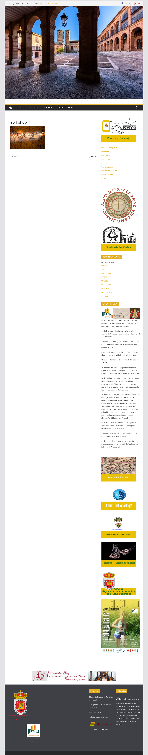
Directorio (105, 182)
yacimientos (119, 724)
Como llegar (106, 155)
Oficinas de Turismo (109, 171)
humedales (124, 709)
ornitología (126, 712)
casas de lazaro (132, 703)
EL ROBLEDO (106, 288)
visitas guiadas (132, 721)
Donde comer (106, 159)
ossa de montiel (135, 712)
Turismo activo (107, 167)
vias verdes (119, 721)
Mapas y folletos (107, 174)
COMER (71, 108)
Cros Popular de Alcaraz (48, 3)
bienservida (135, 699)
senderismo (125, 718)
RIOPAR (104, 277)
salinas (118, 718)
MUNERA (104, 296)
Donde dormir (106, 163)
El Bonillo (130, 706)
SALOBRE (104, 269)
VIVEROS (104, 281)
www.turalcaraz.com (101, 729)
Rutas (103, 178)
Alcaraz (121, 698)
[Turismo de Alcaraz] (74, 7)
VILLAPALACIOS (107, 285)
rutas (136, 715)
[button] (24, 107)
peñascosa (119, 715)
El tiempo (105, 151)
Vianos (138, 718)
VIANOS (104, 265)
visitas (125, 721)
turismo (133, 718)
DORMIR (61, 108)
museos (137, 709)
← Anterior (13, 156)
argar (129, 699)
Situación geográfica (109, 148)
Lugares (131, 709)
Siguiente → (93, 156)
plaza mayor (131, 715)
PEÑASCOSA (106, 273)
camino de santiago (122, 703)
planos (125, 715)
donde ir (124, 706)
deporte (118, 706)
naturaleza (119, 712)
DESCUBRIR (33, 108)
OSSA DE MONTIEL (108, 292)
